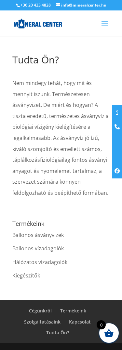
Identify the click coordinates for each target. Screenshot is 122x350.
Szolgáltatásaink (42, 322)
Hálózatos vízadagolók (39, 262)
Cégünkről (40, 311)
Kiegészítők (26, 275)
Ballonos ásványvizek (38, 235)
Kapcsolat (80, 322)
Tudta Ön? (57, 332)
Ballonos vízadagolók (38, 248)
